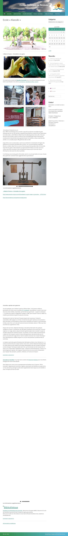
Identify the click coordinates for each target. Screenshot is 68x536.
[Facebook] (1, 532)
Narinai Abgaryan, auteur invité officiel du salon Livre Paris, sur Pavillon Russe (57, 64)
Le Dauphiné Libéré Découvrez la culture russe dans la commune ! (56, 75)
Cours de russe (27, 14)
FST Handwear (25, 310)
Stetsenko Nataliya (33, 360)
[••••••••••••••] (24, 171)
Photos (57, 14)
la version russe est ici (8, 355)
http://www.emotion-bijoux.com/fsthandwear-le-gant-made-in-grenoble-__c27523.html (24, 194)
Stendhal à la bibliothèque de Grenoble (12, 510)
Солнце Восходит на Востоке (34, 4)
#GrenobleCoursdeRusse (9, 523)
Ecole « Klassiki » (38, 14)
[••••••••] (24, 486)
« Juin (49, 50)
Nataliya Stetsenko (21, 80)
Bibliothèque (49, 14)
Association (17, 14)
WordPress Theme (50, 534)
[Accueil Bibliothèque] (10, 507)
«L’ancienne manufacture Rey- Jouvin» (28, 82)
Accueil (9, 14)
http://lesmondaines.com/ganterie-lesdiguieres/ (15, 197)
